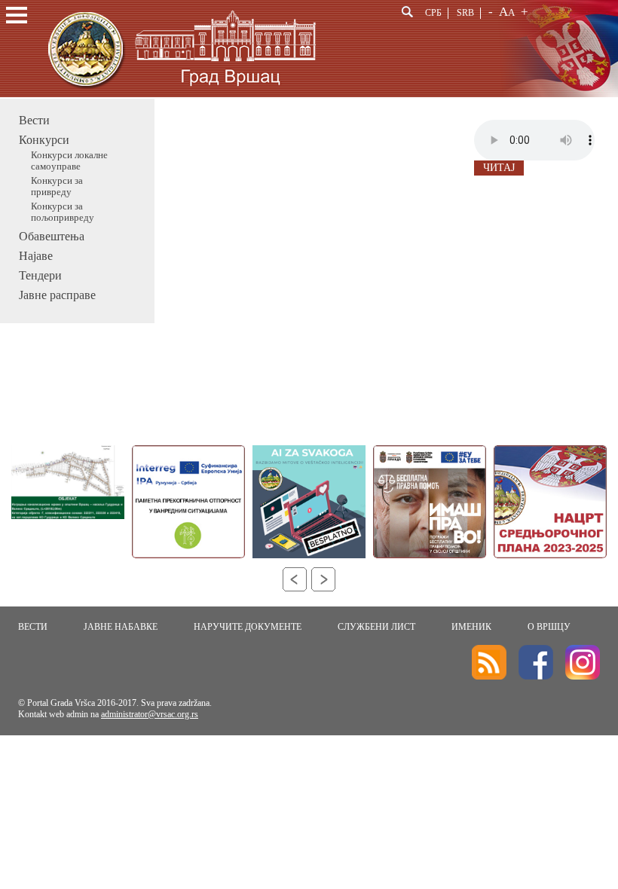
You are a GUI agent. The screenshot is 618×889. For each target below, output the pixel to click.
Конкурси (44, 139)
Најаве (36, 255)
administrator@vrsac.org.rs (149, 714)
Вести (34, 120)
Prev (295, 579)
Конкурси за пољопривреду (62, 212)
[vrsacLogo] (180, 94)
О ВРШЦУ (549, 627)
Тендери (40, 275)
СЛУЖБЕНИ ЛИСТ (376, 627)
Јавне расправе (57, 295)
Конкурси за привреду (57, 186)
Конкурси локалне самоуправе (69, 161)
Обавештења (51, 236)
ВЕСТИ (32, 627)
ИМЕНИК (471, 627)
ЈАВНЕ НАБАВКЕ (121, 627)
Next (323, 579)
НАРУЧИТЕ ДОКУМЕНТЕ (247, 627)
